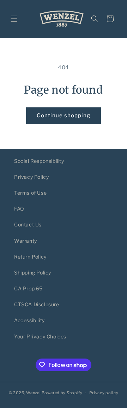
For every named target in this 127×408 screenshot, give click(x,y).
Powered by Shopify (62, 392)
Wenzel (33, 392)
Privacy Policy (31, 177)
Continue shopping (63, 115)
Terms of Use (30, 193)
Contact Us (28, 224)
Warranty (25, 241)
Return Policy (30, 257)
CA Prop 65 (28, 288)
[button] (14, 18)
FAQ (19, 209)
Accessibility (29, 320)
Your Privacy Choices (40, 336)
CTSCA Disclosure (36, 304)
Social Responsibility (39, 161)
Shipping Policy (32, 273)
